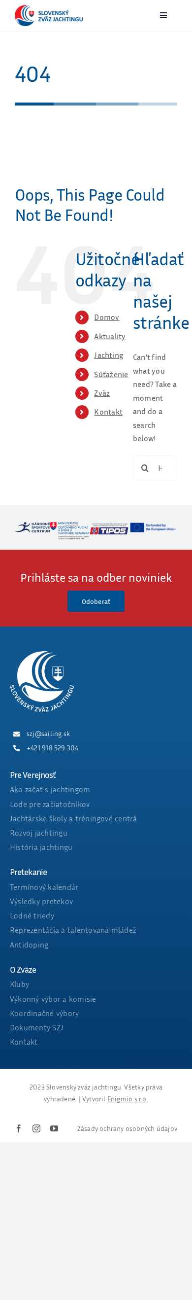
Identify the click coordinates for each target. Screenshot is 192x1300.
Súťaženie (111, 374)
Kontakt (108, 412)
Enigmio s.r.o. (127, 1098)
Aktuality (110, 336)
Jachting (108, 355)
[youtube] (54, 1128)
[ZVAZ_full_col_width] (49, 9)
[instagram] (36, 1128)
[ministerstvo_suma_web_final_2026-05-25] (70, 526)
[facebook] (19, 1128)
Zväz (102, 393)
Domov (106, 317)
